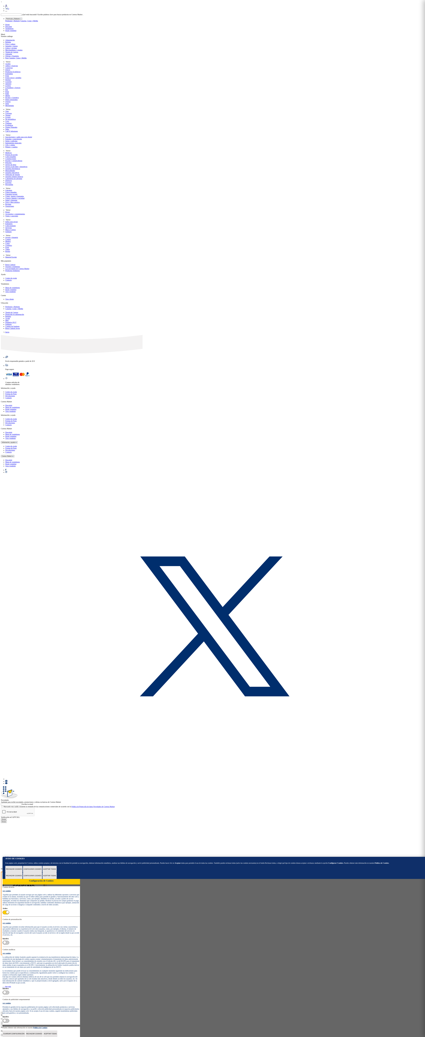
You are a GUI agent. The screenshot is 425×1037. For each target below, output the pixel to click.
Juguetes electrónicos (12, 169)
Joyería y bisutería (11, 237)
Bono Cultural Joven (12, 328)
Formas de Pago (11, 394)
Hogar (7, 212)
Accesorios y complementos (15, 214)
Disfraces (8, 181)
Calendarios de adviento (13, 179)
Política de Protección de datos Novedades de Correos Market (93, 807)
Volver (7, 62)
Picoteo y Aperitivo (12, 98)
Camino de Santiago (12, 326)
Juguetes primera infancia (14, 177)
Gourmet (8, 82)
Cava (7, 121)
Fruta (7, 76)
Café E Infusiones (11, 131)
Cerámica (8, 245)
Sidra (7, 129)
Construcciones (10, 159)
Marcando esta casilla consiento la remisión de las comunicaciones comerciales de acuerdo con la (59, 807)
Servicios (8, 228)
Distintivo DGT (10, 322)
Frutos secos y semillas (13, 78)
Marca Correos (10, 230)
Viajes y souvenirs (11, 216)
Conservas (9, 68)
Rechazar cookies (14, 869)
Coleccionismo (10, 226)
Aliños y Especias (11, 66)
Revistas (8, 204)
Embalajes (9, 224)
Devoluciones (10, 396)
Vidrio (7, 249)
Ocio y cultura (10, 44)
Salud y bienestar (11, 200)
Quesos (8, 102)
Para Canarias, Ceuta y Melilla (16, 58)
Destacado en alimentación (14, 314)
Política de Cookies (382, 863)
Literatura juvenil (11, 194)
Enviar (4, 819)
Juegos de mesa (10, 165)
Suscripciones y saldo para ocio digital (18, 137)
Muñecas (8, 153)
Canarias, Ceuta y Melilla (29, 21)
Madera (8, 241)
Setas (7, 104)
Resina (7, 251)
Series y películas (11, 141)
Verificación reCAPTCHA (10, 817)
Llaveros (8, 183)
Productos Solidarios (12, 271)
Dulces (7, 70)
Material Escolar (11, 257)
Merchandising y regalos (13, 50)
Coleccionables (10, 157)
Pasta (7, 92)
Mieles (7, 96)
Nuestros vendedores (12, 267)
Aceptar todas (49, 869)
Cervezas (8, 113)
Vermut (7, 115)
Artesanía (8, 54)
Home (7, 25)
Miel (7, 320)
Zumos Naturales (11, 127)
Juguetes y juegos (11, 46)
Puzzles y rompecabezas (13, 161)
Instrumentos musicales (13, 143)
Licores (8, 117)
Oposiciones (9, 206)
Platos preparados (11, 100)
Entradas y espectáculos (13, 139)
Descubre (8, 27)
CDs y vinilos (10, 145)
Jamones (8, 84)
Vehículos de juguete (12, 175)
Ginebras (8, 123)
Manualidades (10, 171)
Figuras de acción (11, 155)
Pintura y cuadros (11, 147)
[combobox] (11, 14)
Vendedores (9, 29)
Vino (7, 111)
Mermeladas (9, 106)
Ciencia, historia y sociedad (14, 198)
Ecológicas (9, 125)
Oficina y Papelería (12, 56)
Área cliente (9, 299)
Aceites (8, 64)
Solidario (8, 232)
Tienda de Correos (11, 52)
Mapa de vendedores (12, 288)
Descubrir (8, 405)
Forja (7, 247)
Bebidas (8, 42)
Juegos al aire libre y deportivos (16, 167)
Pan (6, 90)
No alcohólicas (10, 119)
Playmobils (9, 185)
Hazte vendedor (10, 31)
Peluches (8, 163)
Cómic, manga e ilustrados (14, 196)
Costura (8, 239)
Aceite (7, 318)
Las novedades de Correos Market (17, 269)
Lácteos (8, 86)
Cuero (7, 243)
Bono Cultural (10, 265)
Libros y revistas (11, 48)
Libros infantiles (11, 192)
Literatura (8, 190)
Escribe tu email (27, 804)
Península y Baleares (12, 21)
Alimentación (10, 40)
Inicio (7, 332)
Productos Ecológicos (12, 72)
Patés (7, 94)
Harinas (8, 80)
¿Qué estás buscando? (29, 14)
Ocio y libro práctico (12, 202)
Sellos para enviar (11, 222)
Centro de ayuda (11, 278)
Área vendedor (10, 292)
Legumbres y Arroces (12, 88)
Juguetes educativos (12, 173)
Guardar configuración (13, 1034)
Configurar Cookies (32, 869)
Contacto (8, 280)
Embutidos (9, 74)
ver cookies (7, 891)
